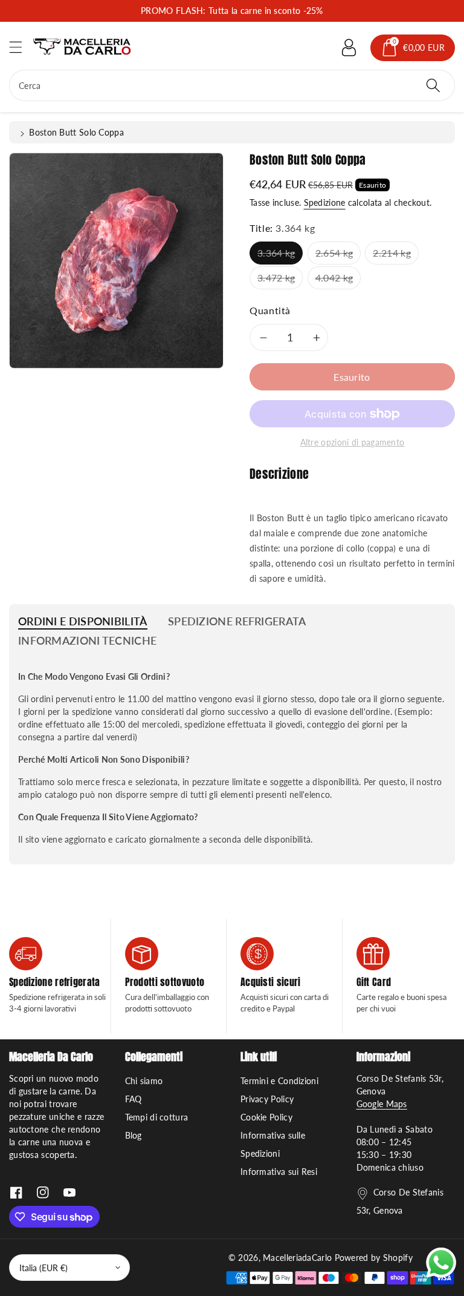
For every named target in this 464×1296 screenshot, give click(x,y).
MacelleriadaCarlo (297, 1257)
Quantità (270, 310)
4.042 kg (334, 277)
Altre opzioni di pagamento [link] (352, 442)
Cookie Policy (266, 1117)
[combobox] (232, 85)
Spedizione (325, 202)
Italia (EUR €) (43, 1268)
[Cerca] (433, 85)
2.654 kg (334, 252)
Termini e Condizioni (279, 1081)
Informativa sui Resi (278, 1171)
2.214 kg (391, 252)
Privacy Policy (267, 1099)
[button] (21, 46)
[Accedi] (348, 48)
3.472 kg (276, 277)
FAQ (133, 1099)
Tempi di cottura (156, 1117)
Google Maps (381, 1104)
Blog (133, 1135)
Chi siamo (144, 1081)
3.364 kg (276, 252)
